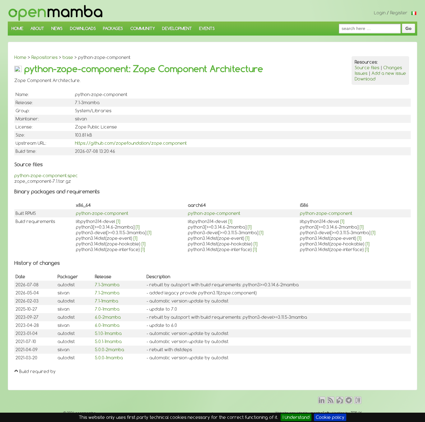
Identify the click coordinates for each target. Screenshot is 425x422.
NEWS (57, 28)
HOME (17, 28)
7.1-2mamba (107, 293)
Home (20, 57)
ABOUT (37, 28)
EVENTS (207, 28)
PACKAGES (113, 28)
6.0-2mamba (108, 317)
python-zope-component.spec (46, 175)
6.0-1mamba (107, 325)
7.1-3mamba (107, 285)
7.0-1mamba (107, 309)
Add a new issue (388, 73)
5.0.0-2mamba (109, 349)
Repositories (44, 57)
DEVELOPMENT (177, 28)
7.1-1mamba (106, 301)
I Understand (296, 417)
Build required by (37, 371)
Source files (367, 67)
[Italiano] (413, 13)
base (68, 57)
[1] (118, 221)
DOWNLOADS (83, 28)
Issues (361, 73)
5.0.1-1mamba (108, 341)
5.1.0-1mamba (108, 333)
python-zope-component (102, 213)
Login (379, 13)
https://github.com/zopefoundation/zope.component (131, 143)
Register (399, 13)
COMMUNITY (142, 28)
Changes (392, 67)
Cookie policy (330, 417)
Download (365, 79)
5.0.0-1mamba (109, 358)
